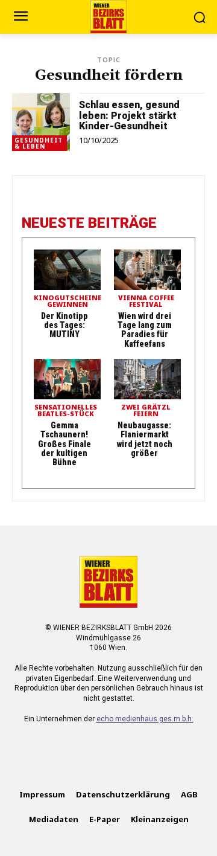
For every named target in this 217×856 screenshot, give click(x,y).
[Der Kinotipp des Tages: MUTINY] (67, 269)
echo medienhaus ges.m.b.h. (144, 719)
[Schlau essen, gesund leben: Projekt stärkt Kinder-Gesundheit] (41, 122)
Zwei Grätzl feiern (146, 411)
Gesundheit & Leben (38, 143)
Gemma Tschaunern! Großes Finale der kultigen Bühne (64, 444)
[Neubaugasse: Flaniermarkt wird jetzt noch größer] (147, 379)
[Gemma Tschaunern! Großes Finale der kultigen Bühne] (67, 379)
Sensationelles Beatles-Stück (65, 411)
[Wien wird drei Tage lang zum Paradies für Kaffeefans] (147, 269)
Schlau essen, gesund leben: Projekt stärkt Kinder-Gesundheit (129, 115)
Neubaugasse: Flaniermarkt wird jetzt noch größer (144, 439)
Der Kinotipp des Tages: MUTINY (64, 325)
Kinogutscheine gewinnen (67, 301)
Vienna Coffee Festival (146, 301)
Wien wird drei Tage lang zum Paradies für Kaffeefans (145, 330)
